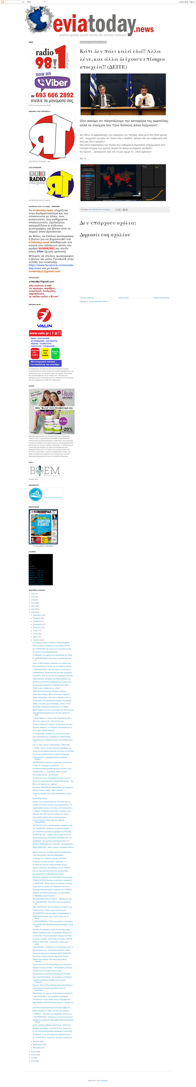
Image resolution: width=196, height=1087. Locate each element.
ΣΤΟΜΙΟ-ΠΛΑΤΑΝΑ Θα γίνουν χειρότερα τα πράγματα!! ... (53, 880)
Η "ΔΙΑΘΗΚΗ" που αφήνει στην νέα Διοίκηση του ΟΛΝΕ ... (53, 655)
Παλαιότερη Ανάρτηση (161, 298)
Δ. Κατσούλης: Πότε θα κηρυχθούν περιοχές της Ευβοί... (53, 936)
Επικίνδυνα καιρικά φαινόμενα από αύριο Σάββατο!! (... (52, 1008)
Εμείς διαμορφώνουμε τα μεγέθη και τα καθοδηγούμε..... (53, 737)
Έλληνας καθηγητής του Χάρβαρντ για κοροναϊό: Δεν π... (53, 727)
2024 (33, 600)
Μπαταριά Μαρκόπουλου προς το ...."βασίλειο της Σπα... (53, 899)
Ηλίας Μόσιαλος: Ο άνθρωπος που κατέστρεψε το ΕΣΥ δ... (53, 947)
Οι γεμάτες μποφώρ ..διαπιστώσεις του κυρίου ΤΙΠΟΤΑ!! (52, 939)
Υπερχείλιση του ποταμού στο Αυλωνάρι (47, 971)
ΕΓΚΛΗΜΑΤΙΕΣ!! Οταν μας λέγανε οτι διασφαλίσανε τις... (53, 913)
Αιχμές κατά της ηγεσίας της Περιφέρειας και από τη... (52, 886)
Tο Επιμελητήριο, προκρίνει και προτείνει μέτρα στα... (52, 734)
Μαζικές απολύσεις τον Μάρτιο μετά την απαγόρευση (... (53, 852)
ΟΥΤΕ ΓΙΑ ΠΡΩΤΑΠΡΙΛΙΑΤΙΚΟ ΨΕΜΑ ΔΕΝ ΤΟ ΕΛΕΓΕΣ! (52, 1031)
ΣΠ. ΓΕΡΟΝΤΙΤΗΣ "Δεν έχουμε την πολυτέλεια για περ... (52, 649)
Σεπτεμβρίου (37, 624)
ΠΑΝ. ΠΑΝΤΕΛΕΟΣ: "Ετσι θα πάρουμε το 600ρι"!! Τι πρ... (53, 907)
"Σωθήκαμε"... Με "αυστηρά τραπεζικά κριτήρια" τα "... (51, 841)
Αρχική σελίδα (124, 298)
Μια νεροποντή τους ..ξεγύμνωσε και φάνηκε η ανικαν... (52, 950)
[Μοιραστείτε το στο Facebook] (124, 209)
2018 (33, 1055)
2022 (33, 606)
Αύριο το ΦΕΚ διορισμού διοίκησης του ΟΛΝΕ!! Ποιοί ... (53, 663)
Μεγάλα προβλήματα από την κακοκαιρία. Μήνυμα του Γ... (53, 933)
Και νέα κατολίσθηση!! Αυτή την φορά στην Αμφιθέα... (51, 754)
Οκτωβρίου (37, 621)
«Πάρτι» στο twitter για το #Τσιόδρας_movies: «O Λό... (52, 704)
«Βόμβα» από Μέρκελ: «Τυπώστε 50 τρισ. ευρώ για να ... (53, 1028)
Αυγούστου (37, 627)
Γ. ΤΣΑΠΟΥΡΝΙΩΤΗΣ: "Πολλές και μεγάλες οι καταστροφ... (53, 921)
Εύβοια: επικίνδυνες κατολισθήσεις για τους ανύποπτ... (52, 868)
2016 (33, 1058)
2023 (33, 603)
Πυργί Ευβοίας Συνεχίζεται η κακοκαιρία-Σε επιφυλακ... (52, 974)
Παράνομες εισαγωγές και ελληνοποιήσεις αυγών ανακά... (53, 877)
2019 (33, 1052)
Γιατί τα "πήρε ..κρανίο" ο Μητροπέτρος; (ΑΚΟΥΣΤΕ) (51, 745)
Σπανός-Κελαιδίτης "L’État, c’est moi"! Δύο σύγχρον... (51, 1011)
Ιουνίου (36, 634)
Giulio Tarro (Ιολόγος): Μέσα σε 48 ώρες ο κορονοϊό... (52, 694)
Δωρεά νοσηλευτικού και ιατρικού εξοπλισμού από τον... (53, 838)
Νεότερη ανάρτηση (87, 298)
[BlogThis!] (119, 209)
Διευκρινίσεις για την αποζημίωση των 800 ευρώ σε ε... (52, 778)
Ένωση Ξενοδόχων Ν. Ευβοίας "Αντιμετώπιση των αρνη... (53, 724)
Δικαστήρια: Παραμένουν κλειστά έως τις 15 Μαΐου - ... (52, 707)
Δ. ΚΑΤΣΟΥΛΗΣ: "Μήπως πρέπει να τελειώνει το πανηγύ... (53, 883)
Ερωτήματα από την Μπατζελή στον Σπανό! (48, 874)
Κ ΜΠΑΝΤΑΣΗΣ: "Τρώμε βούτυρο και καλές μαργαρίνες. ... (53, 673)
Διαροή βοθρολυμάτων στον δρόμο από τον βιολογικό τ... (53, 808)
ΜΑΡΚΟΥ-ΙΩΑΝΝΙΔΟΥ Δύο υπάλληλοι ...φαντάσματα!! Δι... (53, 844)
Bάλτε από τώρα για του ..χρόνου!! (45, 784)
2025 (33, 597)
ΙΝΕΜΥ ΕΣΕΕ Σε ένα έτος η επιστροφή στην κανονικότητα (53, 710)
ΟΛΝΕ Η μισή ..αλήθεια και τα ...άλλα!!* (46, 688)
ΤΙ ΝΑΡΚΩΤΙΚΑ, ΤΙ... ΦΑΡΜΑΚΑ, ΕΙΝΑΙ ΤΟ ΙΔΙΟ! (50, 772)
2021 (33, 609)
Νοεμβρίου (37, 618)
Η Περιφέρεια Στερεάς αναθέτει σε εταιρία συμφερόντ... (52, 643)
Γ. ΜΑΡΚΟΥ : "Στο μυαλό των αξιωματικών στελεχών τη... (53, 1014)
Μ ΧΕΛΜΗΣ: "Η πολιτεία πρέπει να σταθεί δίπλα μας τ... (52, 1034)
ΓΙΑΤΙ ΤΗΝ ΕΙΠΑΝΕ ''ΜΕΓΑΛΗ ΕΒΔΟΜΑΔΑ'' (48, 855)
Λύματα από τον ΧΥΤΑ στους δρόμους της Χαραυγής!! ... (53, 964)
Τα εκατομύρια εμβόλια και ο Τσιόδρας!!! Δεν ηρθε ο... (51, 685)
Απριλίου (36, 640)
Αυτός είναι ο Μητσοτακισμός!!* (44, 730)
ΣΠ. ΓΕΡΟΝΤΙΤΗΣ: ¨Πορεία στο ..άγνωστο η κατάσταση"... (53, 1038)
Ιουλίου (36, 631)
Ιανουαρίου (37, 1048)
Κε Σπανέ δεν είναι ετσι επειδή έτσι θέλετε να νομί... (50, 865)
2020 (33, 612)
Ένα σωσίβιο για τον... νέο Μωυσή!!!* (46, 775)
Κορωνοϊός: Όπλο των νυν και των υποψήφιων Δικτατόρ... (53, 676)
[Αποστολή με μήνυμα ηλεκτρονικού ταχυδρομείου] (116, 209)
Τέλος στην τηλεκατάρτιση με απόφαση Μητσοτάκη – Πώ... (53, 781)
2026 (33, 594)
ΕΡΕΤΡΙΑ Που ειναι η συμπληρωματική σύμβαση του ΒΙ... (53, 825)
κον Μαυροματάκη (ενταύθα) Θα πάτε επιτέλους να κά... (52, 769)
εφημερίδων (49, 546)
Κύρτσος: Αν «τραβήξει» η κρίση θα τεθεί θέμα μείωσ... (52, 930)
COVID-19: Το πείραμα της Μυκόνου (46, 765)
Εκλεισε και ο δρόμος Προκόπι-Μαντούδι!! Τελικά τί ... (52, 956)
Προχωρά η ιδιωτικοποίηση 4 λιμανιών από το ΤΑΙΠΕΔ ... (53, 890)
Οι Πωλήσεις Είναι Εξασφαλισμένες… (46, 652)
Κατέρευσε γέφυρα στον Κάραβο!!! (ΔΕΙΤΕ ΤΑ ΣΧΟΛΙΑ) (52, 953)
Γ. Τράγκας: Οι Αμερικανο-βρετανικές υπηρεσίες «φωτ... (52, 811)
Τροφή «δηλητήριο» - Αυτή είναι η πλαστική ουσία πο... (52, 697)
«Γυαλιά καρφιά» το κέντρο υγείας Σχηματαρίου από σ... (53, 718)
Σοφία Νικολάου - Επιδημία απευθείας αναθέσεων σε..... (52, 679)
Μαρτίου (36, 1041)
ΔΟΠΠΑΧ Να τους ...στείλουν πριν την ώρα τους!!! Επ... (52, 835)
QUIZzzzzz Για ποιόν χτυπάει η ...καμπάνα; (48, 862)
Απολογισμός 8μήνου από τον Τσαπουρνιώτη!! (49, 817)
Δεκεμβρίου (37, 615)
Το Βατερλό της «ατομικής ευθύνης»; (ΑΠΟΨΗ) (50, 858)
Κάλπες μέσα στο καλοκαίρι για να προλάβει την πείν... (52, 646)
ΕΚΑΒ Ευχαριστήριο (40, 798)
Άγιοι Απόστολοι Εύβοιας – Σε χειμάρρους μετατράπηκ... (53, 977)
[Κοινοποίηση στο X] (121, 209)
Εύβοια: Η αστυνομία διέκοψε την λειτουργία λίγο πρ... (52, 802)
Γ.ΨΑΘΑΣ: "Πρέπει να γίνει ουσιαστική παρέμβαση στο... (52, 748)
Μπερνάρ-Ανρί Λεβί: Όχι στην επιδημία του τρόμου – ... (52, 814)
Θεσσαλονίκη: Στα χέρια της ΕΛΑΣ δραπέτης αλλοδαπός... (53, 993)
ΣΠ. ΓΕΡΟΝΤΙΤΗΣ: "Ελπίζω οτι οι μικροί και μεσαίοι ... (52, 828)
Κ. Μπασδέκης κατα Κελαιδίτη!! (44, 896)
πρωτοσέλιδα (39, 546)
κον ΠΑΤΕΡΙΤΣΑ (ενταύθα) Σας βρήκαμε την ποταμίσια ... (53, 832)
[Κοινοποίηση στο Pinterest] (126, 209)
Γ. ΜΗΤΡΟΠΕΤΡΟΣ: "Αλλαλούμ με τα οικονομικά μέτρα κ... (53, 1017)
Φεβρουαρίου (38, 1045)
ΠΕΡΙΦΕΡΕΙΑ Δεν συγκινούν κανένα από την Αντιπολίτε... (53, 762)
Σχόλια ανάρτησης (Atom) (98, 301)
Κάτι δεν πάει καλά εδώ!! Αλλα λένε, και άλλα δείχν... (51, 871)
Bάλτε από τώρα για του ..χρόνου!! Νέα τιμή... (49, 721)
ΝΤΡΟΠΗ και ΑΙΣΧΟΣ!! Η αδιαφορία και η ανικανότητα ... (53, 682)
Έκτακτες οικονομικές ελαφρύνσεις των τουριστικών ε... (52, 893)
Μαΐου (35, 637)
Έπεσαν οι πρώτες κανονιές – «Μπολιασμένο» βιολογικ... (53, 968)
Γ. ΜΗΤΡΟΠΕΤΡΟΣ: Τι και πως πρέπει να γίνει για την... (52, 669)
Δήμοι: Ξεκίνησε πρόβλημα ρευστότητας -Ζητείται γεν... (52, 1025)
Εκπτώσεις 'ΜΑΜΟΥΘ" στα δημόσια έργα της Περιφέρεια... (53, 787)
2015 (33, 1061)
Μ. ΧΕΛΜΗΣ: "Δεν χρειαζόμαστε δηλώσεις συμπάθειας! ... (53, 701)
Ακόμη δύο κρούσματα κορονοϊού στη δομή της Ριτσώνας (53, 751)
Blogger (105, 1081)
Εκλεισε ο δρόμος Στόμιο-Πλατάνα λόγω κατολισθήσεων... (53, 985)
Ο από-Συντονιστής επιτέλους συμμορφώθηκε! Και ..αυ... (53, 805)
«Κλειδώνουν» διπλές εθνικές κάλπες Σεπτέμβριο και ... (52, 999)
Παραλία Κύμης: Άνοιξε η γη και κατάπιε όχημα (49, 910)
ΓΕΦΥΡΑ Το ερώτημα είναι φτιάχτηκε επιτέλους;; (50, 691)
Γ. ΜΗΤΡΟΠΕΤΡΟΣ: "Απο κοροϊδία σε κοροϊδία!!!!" (50, 996)
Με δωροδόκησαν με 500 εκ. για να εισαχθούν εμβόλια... (52, 666)
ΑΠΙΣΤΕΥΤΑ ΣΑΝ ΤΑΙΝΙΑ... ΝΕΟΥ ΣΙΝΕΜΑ (48, 790)
